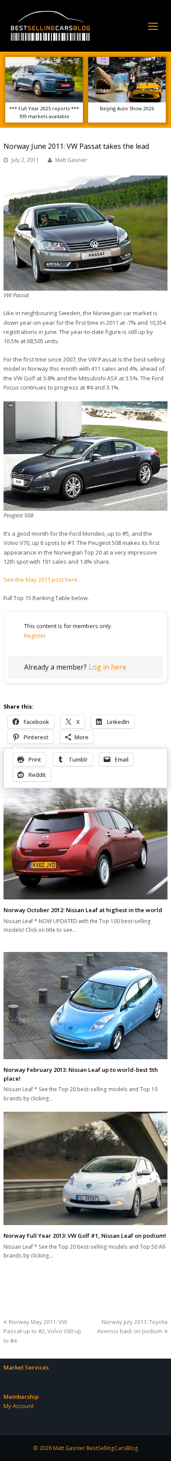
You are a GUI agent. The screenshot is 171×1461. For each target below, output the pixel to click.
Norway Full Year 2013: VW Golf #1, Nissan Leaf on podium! (85, 1236)
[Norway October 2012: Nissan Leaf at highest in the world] (85, 842)
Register (35, 635)
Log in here (107, 667)
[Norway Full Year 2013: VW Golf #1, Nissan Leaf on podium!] (85, 1168)
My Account (19, 1406)
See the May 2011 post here (41, 579)
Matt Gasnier (71, 160)
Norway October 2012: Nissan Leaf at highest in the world (83, 910)
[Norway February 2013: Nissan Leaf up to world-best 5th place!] (85, 1005)
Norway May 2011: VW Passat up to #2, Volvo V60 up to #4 (43, 1331)
